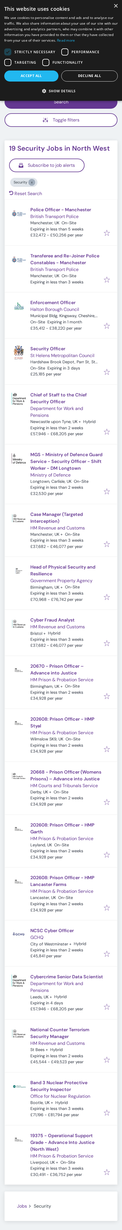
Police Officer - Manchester (60, 210)
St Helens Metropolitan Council (62, 355)
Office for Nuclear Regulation (60, 1096)
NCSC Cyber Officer (52, 931)
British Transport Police (54, 216)
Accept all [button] (31, 75)
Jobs (22, 1206)
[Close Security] (31, 182)
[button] (61, 90)
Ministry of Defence (50, 475)
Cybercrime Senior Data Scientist (66, 977)
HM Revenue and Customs (57, 528)
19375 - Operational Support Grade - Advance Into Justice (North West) (62, 1142)
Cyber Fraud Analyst (52, 620)
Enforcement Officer (52, 303)
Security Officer (47, 349)
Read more (66, 40)
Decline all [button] (89, 75)
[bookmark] (106, 233)
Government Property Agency (61, 581)
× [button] (115, 6)
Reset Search (28, 194)
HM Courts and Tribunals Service (64, 786)
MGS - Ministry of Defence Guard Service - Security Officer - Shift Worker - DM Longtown (66, 461)
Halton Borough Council (54, 309)
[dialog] (61, 50)
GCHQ (36, 937)
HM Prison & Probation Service (61, 680)
